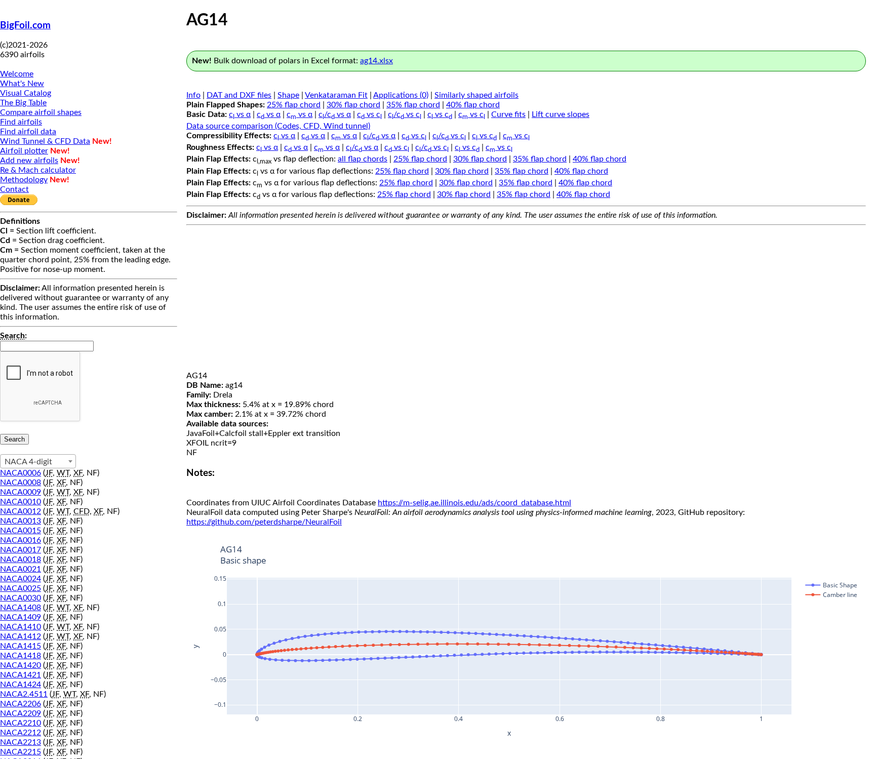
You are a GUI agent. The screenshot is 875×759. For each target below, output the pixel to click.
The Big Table (23, 103)
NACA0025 (20, 588)
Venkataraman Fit (336, 95)
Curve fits (508, 114)
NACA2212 (20, 733)
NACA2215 (20, 752)
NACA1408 (20, 608)
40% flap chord (473, 105)
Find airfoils (21, 122)
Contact (14, 189)
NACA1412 (20, 636)
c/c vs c (404, 114)
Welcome (16, 74)
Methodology (24, 180)
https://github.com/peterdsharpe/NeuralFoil (264, 522)
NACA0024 (20, 579)
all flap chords (362, 159)
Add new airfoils (29, 160)
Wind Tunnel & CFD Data (45, 141)
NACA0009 (20, 492)
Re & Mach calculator (38, 170)
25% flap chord (294, 105)
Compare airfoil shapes (41, 112)
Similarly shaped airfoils (476, 95)
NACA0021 (20, 569)
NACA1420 (20, 665)
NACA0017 (20, 550)
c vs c (369, 114)
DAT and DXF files (239, 95)
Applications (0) (400, 95)
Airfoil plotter (24, 151)
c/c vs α (335, 114)
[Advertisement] (526, 300)
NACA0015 (20, 531)
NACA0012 (20, 511)
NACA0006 (20, 473)
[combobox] (38, 461)
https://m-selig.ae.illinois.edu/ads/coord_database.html (474, 503)
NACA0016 (20, 540)
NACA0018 (20, 559)
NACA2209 (20, 713)
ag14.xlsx (376, 61)
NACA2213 (20, 742)
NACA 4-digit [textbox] (28, 462)
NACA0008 (20, 482)
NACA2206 (20, 704)
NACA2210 (20, 723)
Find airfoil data (28, 132)
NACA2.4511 (24, 694)
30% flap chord (353, 105)
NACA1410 (20, 627)
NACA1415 (20, 646)
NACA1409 (20, 617)
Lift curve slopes (560, 114)
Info (193, 95)
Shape (288, 95)
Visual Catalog (25, 93)
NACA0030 (20, 598)
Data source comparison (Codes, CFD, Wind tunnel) (278, 126)
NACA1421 (20, 675)
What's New (22, 83)
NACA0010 (20, 502)
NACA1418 (20, 656)
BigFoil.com (25, 25)
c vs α (240, 114)
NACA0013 (20, 521)
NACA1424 (20, 685)
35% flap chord (413, 105)
